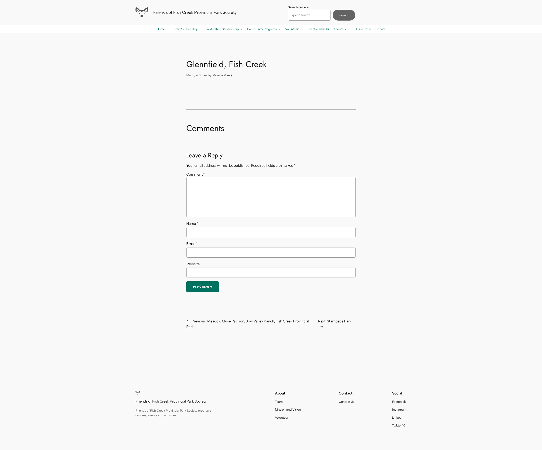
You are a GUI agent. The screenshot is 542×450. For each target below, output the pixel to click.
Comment (195, 174)
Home (161, 29)
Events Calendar (318, 29)
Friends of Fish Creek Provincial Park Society (195, 12)
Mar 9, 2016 (194, 75)
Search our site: (298, 7)
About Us (339, 29)
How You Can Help (185, 29)
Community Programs (262, 29)
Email (192, 244)
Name (192, 223)
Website (193, 264)
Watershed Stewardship (222, 29)
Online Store (362, 29)
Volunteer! (292, 29)
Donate (380, 29)
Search (343, 15)
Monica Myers (222, 75)
